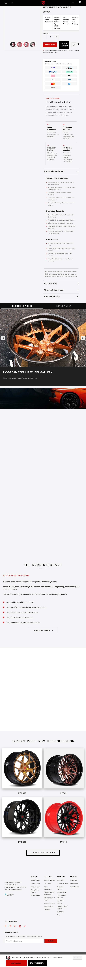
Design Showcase (22, 306)
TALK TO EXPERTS (64, 45)
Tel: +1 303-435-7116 (11, 885)
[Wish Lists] (74, 44)
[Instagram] (10, 926)
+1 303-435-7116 (16, 889)
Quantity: (45, 33)
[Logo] (43, 2)
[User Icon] (73, 3)
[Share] (77, 44)
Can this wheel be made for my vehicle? (21, 690)
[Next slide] (83, 338)
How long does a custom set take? (19, 724)
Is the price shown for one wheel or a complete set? (26, 683)
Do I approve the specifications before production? (26, 717)
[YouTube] (20, 926)
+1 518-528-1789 (21, 887)
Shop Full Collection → (43, 853)
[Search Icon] (14, 3)
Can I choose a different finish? (18, 704)
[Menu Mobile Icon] (6, 3)
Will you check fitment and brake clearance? (23, 710)
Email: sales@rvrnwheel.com (13, 882)
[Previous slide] (3, 338)
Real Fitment (64, 306)
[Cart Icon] (79, 3)
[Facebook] (5, 926)
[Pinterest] (15, 926)
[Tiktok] (25, 926)
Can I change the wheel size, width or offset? (23, 697)
